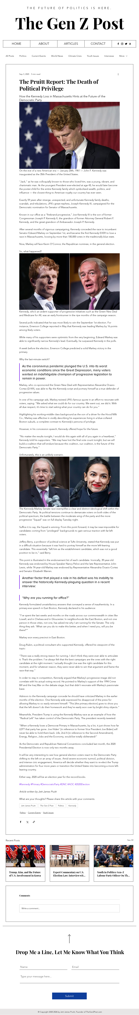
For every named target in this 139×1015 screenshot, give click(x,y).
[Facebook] (118, 43)
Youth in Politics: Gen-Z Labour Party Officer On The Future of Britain (113, 874)
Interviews (109, 56)
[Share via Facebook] (20, 822)
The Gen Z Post (69, 22)
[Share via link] (34, 822)
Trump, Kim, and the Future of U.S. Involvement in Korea (25, 874)
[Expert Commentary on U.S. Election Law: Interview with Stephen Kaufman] (69, 856)
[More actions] (118, 74)
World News (57, 56)
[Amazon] (130, 43)
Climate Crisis (75, 56)
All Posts (10, 56)
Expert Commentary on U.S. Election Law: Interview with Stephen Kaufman (69, 874)
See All (130, 840)
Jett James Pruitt (28, 805)
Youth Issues (93, 56)
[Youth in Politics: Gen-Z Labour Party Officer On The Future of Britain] (113, 856)
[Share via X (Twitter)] (27, 822)
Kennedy (72, 805)
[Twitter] (126, 43)
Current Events (39, 56)
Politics (22, 56)
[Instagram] (122, 43)
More (121, 56)
